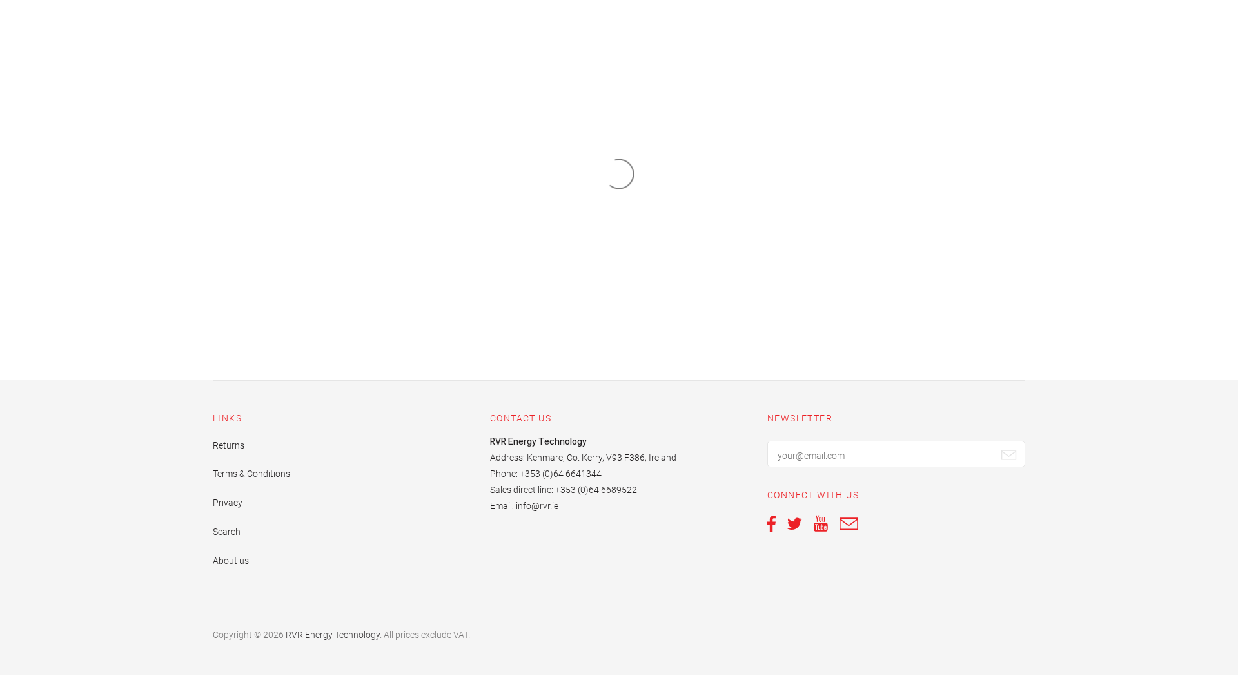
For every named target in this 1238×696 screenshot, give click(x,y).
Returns (228, 445)
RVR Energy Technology (333, 635)
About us (231, 561)
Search (227, 532)
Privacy (227, 503)
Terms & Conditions (251, 474)
